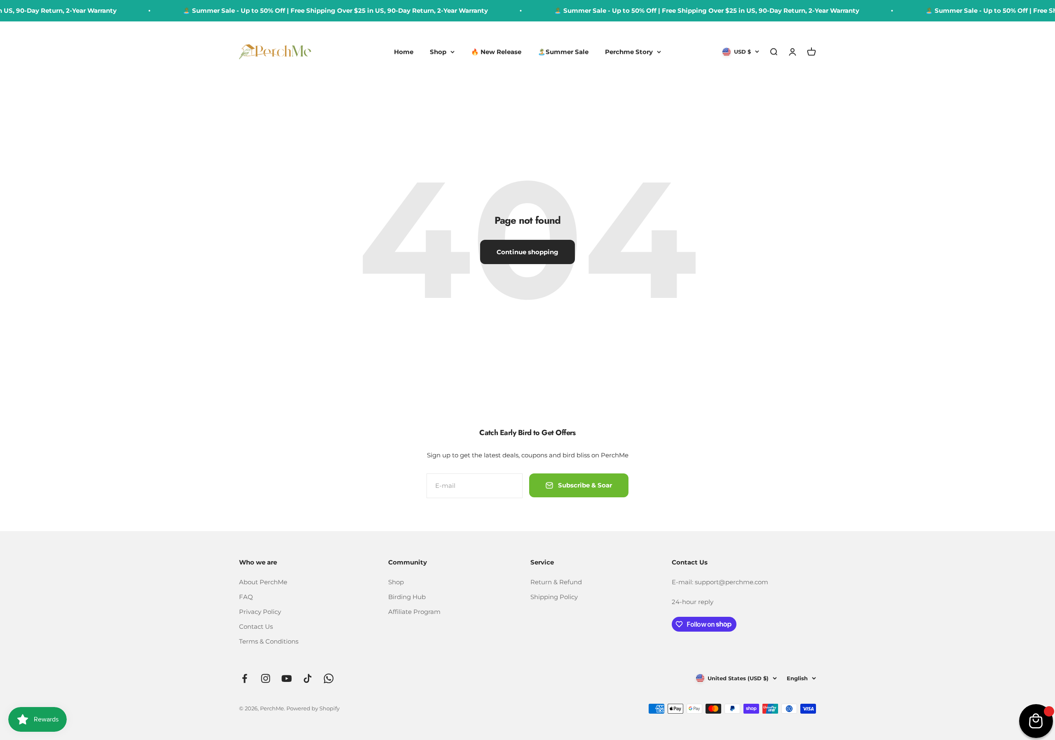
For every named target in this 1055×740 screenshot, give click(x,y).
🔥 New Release (496, 52)
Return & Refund (556, 582)
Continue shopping (527, 252)
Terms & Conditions (268, 641)
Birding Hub (407, 597)
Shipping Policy (554, 597)
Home (403, 52)
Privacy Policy (260, 612)
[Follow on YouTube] (286, 678)
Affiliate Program (414, 612)
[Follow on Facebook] (244, 678)
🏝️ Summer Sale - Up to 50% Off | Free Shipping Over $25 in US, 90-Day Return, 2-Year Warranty (322, 10)
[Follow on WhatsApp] (328, 678)
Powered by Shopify (313, 708)
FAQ (246, 597)
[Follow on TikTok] (307, 678)
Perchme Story (629, 52)
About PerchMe (263, 582)
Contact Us (256, 626)
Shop (438, 52)
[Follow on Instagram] (265, 678)
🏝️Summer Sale (563, 52)
